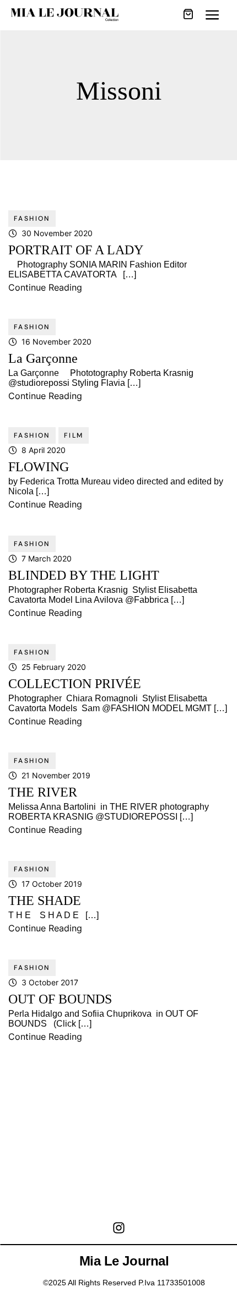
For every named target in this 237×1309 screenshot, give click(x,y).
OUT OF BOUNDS (60, 999)
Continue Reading (45, 287)
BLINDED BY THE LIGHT (83, 575)
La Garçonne (43, 358)
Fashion (32, 218)
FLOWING (38, 467)
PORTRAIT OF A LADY (75, 250)
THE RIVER (42, 792)
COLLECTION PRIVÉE (74, 684)
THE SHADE (44, 900)
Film (74, 435)
